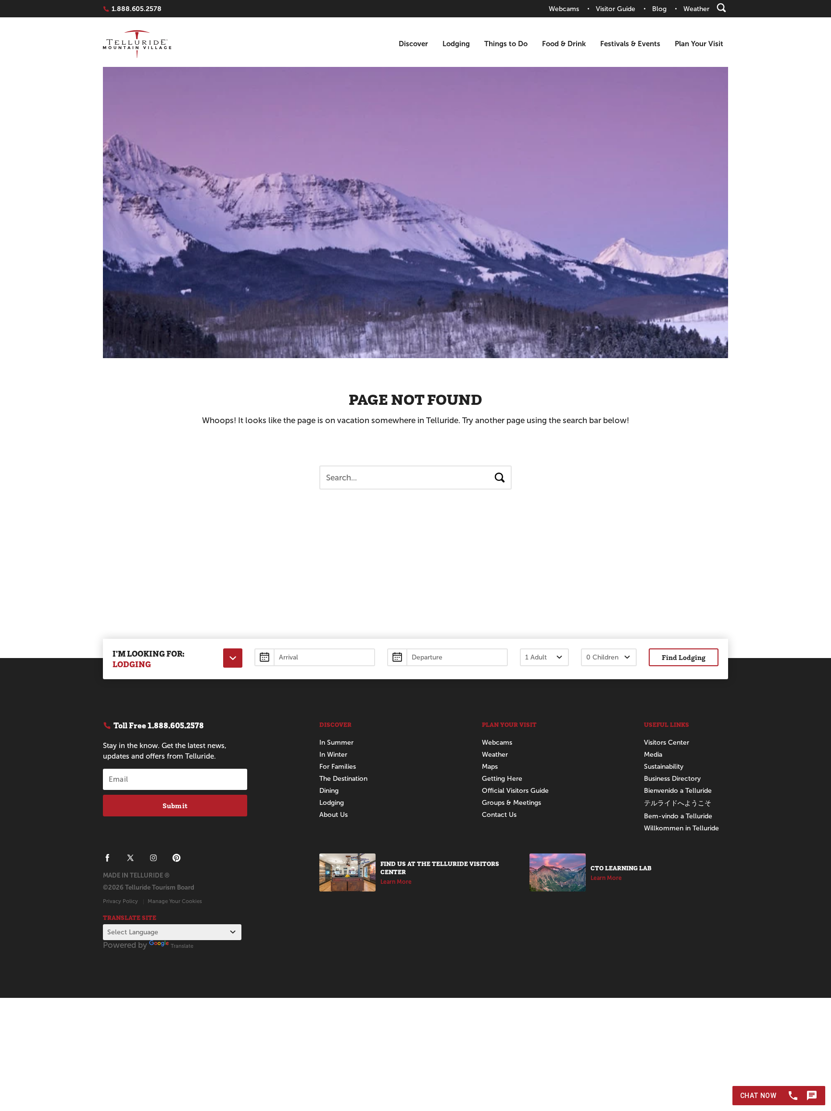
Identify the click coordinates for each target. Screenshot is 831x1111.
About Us (333, 814)
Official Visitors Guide (515, 790)
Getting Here (502, 778)
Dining (329, 790)
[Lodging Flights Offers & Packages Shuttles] (232, 658)
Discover (413, 43)
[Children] (609, 657)
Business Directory (672, 778)
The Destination (343, 778)
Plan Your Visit (699, 43)
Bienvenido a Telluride (678, 790)
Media (653, 754)
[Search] (721, 8)
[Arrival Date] (314, 657)
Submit (175, 805)
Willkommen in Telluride (681, 828)
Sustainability (663, 766)
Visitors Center (666, 742)
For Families (337, 766)
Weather (495, 754)
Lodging (456, 43)
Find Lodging (683, 657)
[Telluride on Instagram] (153, 857)
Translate (182, 946)
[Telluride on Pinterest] (176, 857)
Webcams (497, 742)
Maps (490, 766)
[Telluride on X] (130, 857)
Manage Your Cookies (175, 901)
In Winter (333, 754)
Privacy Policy (120, 901)
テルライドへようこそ (677, 803)
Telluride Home (137, 44)
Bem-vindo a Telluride (678, 816)
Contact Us (499, 814)
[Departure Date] (447, 657)
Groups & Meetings (511, 802)
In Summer (336, 742)
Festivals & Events (630, 43)
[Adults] (544, 657)
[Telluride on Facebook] (107, 857)
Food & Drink (564, 43)
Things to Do (506, 43)
